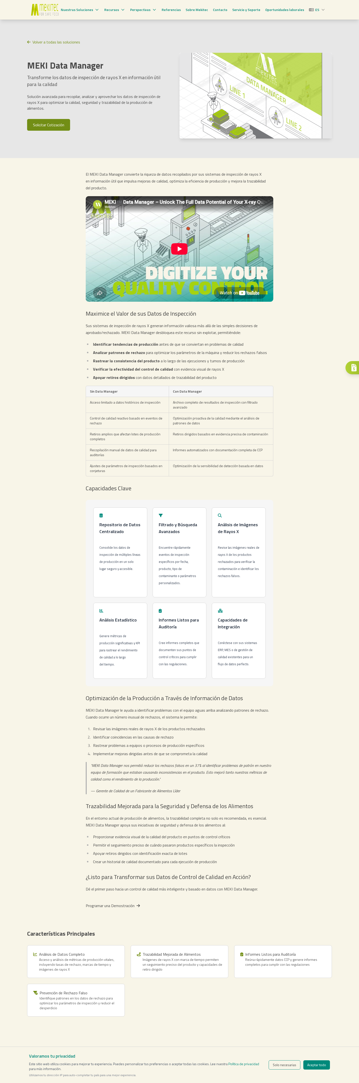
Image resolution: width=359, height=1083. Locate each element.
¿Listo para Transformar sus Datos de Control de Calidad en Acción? (168, 876)
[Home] (44, 10)
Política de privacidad (243, 1063)
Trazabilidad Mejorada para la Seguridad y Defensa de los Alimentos (169, 806)
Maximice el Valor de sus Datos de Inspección (141, 313)
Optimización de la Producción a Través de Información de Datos (164, 698)
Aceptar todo (316, 1064)
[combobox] (317, 10)
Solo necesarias (284, 1064)
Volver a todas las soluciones (56, 42)
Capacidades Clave (108, 488)
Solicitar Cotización (48, 125)
